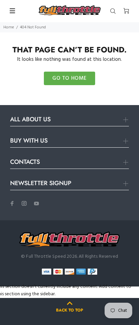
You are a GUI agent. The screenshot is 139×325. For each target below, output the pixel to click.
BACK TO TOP (69, 310)
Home (8, 27)
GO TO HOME (69, 78)
